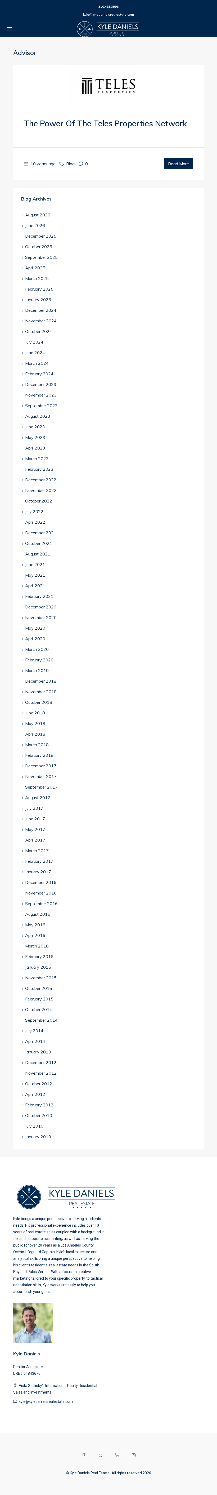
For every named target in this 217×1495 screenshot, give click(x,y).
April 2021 (35, 585)
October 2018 (38, 702)
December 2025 (40, 236)
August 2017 (37, 797)
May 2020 (35, 628)
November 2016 (41, 893)
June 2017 (35, 818)
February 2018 (39, 755)
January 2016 (38, 967)
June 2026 (35, 225)
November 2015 (41, 977)
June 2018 (35, 712)
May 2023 (35, 437)
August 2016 (37, 914)
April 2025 (35, 267)
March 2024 (37, 363)
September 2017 (41, 787)
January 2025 (38, 299)
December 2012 (40, 1062)
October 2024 (38, 331)
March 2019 (37, 670)
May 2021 (35, 575)
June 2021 (35, 564)
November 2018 (41, 691)
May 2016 (35, 924)
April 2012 (35, 1094)
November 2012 (41, 1073)
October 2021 (38, 543)
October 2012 (38, 1083)
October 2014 (38, 1009)
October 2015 (38, 988)
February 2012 (39, 1104)
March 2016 (37, 946)
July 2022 (34, 511)
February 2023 (39, 469)
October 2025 (38, 246)
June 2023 (35, 426)
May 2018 (35, 723)
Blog (70, 163)
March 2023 (37, 458)
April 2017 (35, 840)
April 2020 (35, 638)
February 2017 (39, 861)
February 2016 (39, 956)
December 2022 (40, 479)
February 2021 (39, 596)
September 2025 (41, 257)
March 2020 (37, 649)
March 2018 (37, 744)
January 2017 (38, 871)
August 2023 (37, 416)
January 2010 (38, 1136)
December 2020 (40, 606)
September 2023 (41, 405)
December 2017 (40, 765)
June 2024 (35, 352)
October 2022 (38, 501)
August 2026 (37, 214)
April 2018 (35, 734)
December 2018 (40, 681)
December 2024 (40, 310)
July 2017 (34, 808)
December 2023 (40, 384)
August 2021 (37, 554)
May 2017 (35, 829)
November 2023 (41, 395)
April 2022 (35, 522)
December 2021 (40, 532)
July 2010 (34, 1126)
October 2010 (38, 1115)
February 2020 (39, 659)
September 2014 (41, 1020)
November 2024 (41, 320)
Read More (178, 163)
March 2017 (37, 850)
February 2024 (39, 373)
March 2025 (37, 278)
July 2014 (34, 1030)
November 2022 (41, 490)
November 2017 (41, 776)
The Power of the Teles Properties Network (105, 123)
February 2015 (39, 999)
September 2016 (41, 903)
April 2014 (35, 1041)
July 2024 (34, 342)
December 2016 (40, 882)
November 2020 (41, 617)
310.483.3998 (108, 6)
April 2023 (35, 448)
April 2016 (35, 935)
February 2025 (39, 289)
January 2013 (38, 1051)
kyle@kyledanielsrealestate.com (108, 14)
